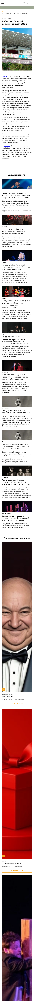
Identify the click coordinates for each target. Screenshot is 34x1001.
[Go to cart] (31, 3)
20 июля (4, 76)
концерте (7, 146)
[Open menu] (2, 3)
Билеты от (17, 704)
